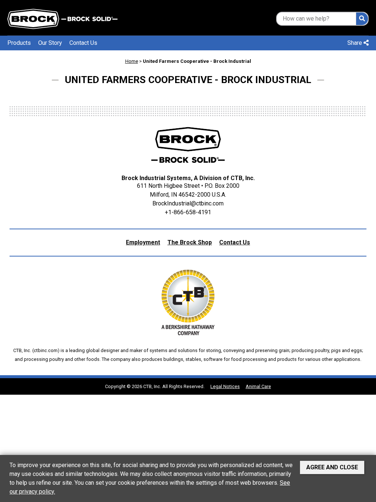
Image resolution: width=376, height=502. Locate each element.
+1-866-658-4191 (188, 212)
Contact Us (83, 42)
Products (19, 42)
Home (131, 61)
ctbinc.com (46, 350)
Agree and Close (332, 467)
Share (355, 42)
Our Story (50, 42)
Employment (143, 242)
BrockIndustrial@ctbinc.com (188, 203)
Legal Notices (225, 386)
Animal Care (258, 386)
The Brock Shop (189, 242)
